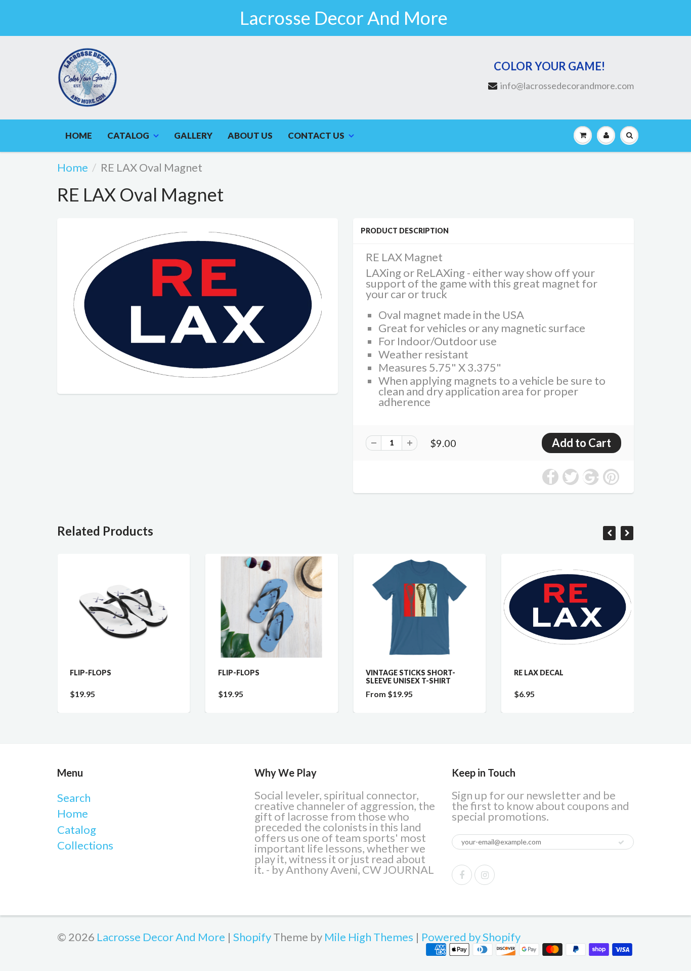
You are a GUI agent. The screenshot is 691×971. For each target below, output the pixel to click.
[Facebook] (462, 875)
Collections (85, 845)
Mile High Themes (368, 937)
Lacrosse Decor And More (161, 937)
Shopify (252, 937)
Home (78, 135)
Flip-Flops (90, 672)
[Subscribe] (621, 842)
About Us (250, 135)
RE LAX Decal (539, 672)
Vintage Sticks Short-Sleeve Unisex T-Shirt (410, 676)
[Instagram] (484, 875)
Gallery (193, 135)
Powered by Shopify (471, 937)
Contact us (316, 135)
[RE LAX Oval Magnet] (197, 304)
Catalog (128, 135)
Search (74, 797)
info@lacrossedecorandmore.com (567, 85)
